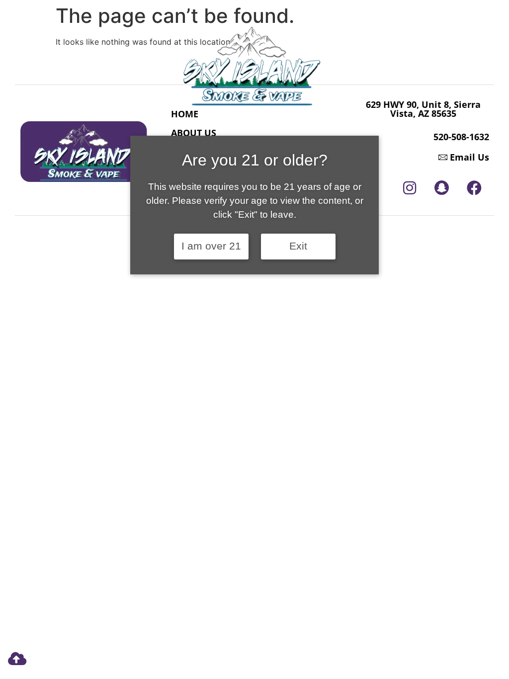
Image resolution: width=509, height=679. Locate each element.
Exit (298, 246)
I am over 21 (211, 246)
